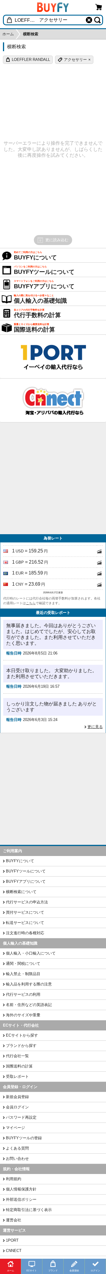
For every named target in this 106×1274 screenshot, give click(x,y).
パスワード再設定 (21, 1117)
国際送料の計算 (19, 1066)
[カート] (98, 7)
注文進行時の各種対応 (25, 933)
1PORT (12, 1240)
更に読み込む (56, 240)
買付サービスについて (25, 912)
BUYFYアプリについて (26, 881)
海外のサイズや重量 (23, 1015)
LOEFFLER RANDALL (31, 59)
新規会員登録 (17, 1097)
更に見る (95, 727)
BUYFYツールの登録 (24, 1138)
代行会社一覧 (17, 1056)
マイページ (15, 1127)
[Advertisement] (53, 478)
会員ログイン (17, 1107)
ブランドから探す (21, 1045)
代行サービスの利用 (23, 994)
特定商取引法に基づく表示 (29, 1210)
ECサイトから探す (22, 1035)
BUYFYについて (20, 861)
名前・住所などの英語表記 (29, 1004)
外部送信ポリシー (21, 1199)
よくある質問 (17, 1148)
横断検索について (21, 892)
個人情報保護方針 (21, 1189)
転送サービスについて (25, 922)
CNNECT (13, 1250)
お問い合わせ (17, 1158)
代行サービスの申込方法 (27, 902)
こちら (31, 603)
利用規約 (13, 1179)
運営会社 (13, 1220)
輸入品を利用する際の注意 (29, 984)
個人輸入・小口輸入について (31, 953)
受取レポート (17, 1076)
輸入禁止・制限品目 (23, 974)
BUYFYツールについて (26, 871)
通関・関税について (23, 963)
